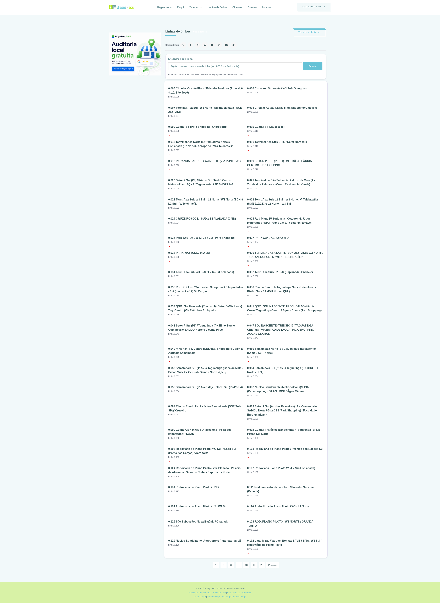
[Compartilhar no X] (198, 45)
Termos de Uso (219, 592)
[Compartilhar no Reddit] (205, 45)
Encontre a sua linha (180, 58)
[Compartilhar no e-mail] (226, 45)
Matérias (194, 7)
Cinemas (237, 7)
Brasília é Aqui (239, 596)
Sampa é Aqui (213, 596)
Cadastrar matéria (313, 7)
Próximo (272, 565)
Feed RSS (246, 592)
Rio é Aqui (227, 596)
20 (261, 565)
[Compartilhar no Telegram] (212, 45)
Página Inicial (164, 7)
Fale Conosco (233, 592)
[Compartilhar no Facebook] (190, 45)
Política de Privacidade (199, 592)
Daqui (180, 7)
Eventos (252, 7)
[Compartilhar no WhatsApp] (183, 45)
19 (254, 565)
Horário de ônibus (217, 7)
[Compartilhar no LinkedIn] (219, 45)
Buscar (313, 66)
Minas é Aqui (200, 596)
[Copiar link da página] (234, 45)
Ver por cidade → (309, 32)
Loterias (266, 7)
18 (246, 565)
